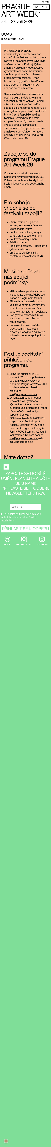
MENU (41, 7)
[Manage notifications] (6, 1141)
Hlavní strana (8, 39)
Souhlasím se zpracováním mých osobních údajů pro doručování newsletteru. (20, 517)
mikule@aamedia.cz (21, 441)
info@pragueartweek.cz (23, 394)
